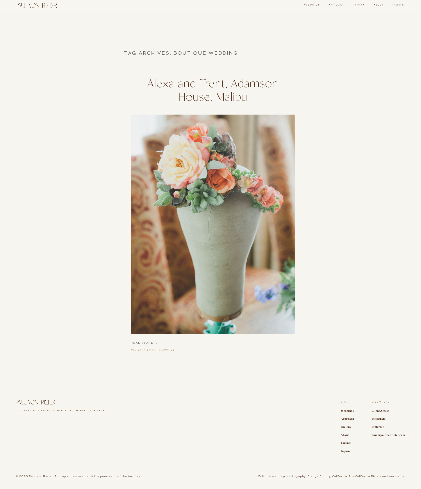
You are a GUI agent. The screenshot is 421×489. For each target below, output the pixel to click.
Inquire (398, 5)
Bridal (152, 350)
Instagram (379, 418)
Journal (346, 442)
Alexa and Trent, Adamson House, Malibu (212, 91)
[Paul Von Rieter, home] (36, 5)
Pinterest (378, 426)
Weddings (167, 350)
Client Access (380, 410)
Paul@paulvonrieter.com (388, 435)
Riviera (359, 5)
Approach (337, 5)
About (379, 5)
